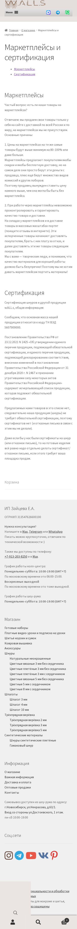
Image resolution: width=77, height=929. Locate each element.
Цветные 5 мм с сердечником (30, 684)
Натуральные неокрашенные (30, 658)
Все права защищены (35, 906)
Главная (13, 30)
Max (25, 531)
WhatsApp (56, 531)
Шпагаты (11, 694)
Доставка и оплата (18, 782)
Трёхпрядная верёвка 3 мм (28, 725)
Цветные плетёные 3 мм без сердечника (38, 669)
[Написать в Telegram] (58, 12)
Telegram (35, 531)
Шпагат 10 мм (19, 710)
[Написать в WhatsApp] (67, 12)
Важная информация (19, 777)
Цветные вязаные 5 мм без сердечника (37, 679)
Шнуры (10, 653)
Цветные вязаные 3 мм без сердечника (37, 664)
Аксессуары (13, 648)
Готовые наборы (16, 628)
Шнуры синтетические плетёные (33, 740)
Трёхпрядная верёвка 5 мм (28, 730)
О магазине (28, 30)
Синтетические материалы (24, 735)
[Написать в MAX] (48, 12)
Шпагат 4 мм (18, 704)
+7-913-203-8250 (16, 556)
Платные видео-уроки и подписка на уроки (35, 633)
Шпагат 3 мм (18, 699)
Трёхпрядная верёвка (20, 715)
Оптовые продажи (18, 787)
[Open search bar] (15, 914)
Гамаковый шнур (21, 745)
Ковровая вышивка (18, 643)
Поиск (38, 922)
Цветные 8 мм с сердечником (30, 689)
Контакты (12, 792)
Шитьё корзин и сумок (20, 638)
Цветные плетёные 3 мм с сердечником (37, 674)
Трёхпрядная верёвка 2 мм (28, 720)
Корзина (59, 919)
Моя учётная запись (13, 922)
